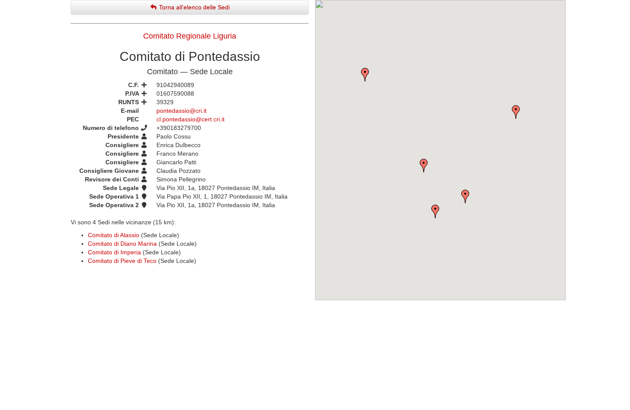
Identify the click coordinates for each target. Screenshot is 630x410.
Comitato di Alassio (113, 235)
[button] (516, 112)
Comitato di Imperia (114, 252)
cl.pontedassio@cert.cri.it (190, 119)
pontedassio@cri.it (181, 110)
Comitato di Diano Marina (122, 243)
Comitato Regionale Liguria (189, 36)
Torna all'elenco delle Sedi (193, 7)
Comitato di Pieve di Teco (122, 260)
